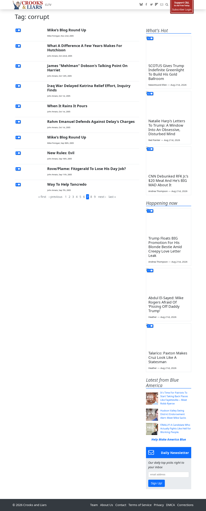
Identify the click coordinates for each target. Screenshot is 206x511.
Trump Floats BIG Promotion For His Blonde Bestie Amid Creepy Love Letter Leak (165, 247)
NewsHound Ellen (157, 84)
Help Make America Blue (168, 439)
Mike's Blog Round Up (66, 29)
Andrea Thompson (158, 191)
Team (94, 505)
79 (148, 149)
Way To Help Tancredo (67, 184)
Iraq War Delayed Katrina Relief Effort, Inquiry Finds (88, 87)
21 (148, 325)
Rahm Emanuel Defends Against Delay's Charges (91, 121)
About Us (106, 505)
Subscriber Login (182, 9)
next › (102, 197)
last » (112, 197)
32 (148, 38)
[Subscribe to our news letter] (161, 4)
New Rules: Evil (60, 152)
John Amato (52, 56)
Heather (152, 316)
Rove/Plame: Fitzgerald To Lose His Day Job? (86, 168)
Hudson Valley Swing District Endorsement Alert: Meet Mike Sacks (173, 414)
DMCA (170, 505)
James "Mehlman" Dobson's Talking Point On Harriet (87, 67)
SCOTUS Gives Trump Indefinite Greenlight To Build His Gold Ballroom (166, 72)
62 (148, 93)
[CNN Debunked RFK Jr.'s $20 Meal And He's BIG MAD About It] (168, 159)
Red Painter (154, 140)
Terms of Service (140, 505)
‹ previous (55, 197)
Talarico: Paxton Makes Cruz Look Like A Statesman (167, 357)
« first (42, 197)
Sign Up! (156, 483)
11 (148, 270)
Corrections (185, 505)
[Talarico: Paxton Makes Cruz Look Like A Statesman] (168, 336)
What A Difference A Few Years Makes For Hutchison (84, 47)
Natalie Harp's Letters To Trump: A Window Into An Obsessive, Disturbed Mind (166, 127)
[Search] (167, 4)
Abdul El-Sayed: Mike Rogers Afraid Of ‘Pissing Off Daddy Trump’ (166, 304)
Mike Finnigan (53, 35)
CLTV (48, 4)
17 (148, 210)
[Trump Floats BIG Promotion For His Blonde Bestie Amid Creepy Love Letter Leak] (168, 221)
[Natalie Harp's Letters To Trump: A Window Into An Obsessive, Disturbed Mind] (168, 104)
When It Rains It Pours (67, 105)
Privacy (159, 505)
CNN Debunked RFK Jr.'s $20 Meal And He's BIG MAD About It (168, 180)
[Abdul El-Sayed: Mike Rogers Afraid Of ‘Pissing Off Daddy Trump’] (168, 280)
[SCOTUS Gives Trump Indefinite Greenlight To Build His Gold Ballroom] (168, 48)
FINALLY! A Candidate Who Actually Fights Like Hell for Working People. (175, 428)
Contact (120, 505)
